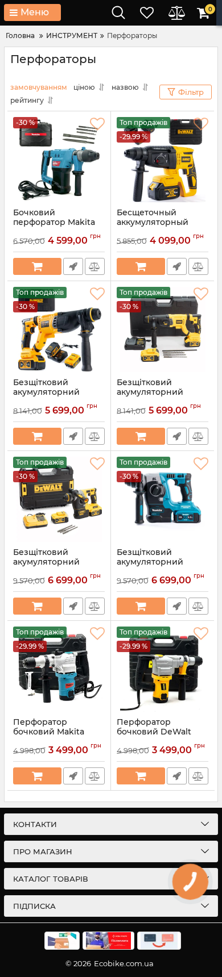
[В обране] (97, 124)
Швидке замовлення (73, 266)
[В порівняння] (95, 266)
